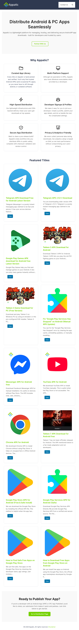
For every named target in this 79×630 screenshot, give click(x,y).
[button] (72, 5)
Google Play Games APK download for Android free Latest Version (18, 261)
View (10, 216)
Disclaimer (52, 627)
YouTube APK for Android (55, 382)
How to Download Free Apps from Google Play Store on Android (56, 563)
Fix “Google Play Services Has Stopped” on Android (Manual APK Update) (57, 321)
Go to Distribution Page (39, 614)
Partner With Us (40, 44)
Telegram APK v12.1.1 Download (57, 198)
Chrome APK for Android (17, 442)
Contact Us (64, 5)
